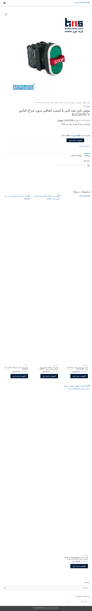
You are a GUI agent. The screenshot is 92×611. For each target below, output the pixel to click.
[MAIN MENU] (4, 3)
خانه (88, 102)
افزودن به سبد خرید (75, 140)
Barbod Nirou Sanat (50, 608)
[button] (6, 14)
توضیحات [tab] (87, 155)
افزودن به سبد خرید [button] (79, 376)
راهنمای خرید (76, 135)
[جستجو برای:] (46, 588)
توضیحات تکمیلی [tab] (76, 155)
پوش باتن (78, 102)
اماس (84, 102)
